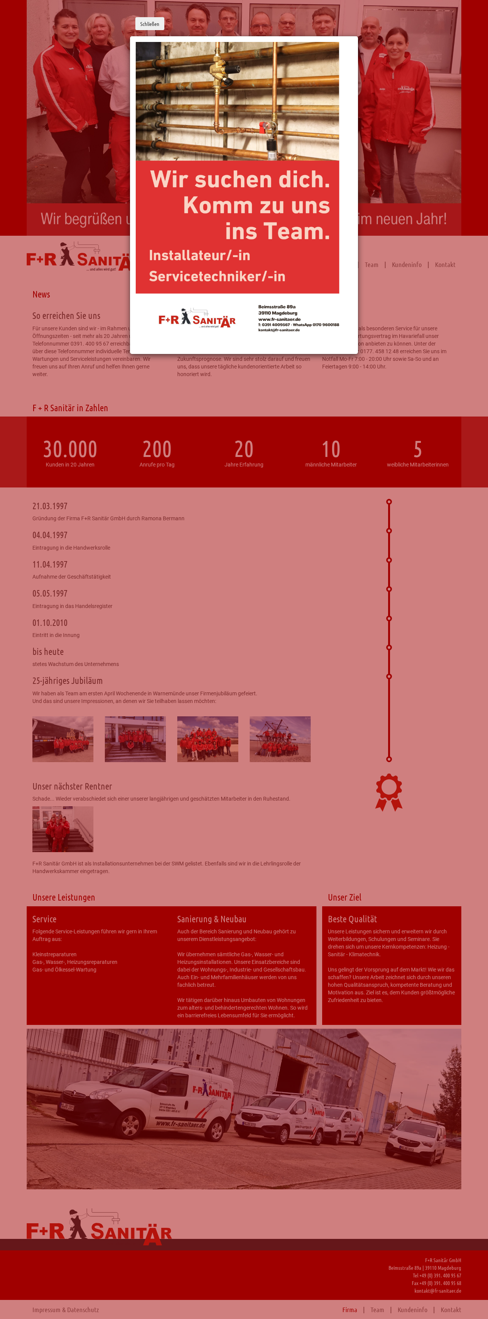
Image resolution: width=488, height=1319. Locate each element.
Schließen (149, 23)
